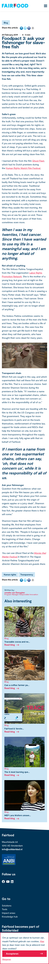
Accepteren (12, 953)
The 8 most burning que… (17, 772)
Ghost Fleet (38, 160)
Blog (6, 22)
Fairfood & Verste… (14, 728)
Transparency (26, 574)
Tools (4, 909)
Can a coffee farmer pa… (16, 685)
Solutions (6, 905)
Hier (42, 941)
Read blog (9, 644)
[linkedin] (21, 28)
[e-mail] (32, 28)
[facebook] (29, 28)
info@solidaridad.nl (12, 849)
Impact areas (8, 913)
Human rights (10, 574)
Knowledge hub (10, 916)
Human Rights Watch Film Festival (23, 168)
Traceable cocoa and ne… (17, 641)
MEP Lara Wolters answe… (17, 815)
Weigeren (6, 959)
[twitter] (25, 28)
